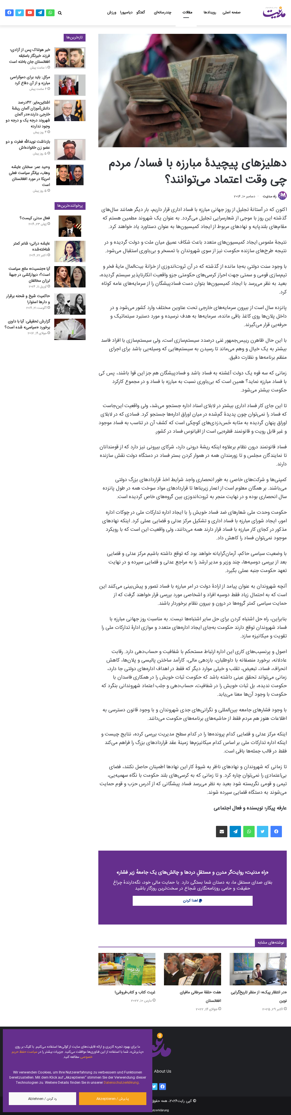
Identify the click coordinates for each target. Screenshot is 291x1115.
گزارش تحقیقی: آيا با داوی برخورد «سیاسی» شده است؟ (27, 324)
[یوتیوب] (30, 12)
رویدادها (210, 12)
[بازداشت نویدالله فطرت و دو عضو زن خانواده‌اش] (70, 149)
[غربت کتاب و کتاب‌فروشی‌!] (126, 969)
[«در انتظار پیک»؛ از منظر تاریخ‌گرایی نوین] (258, 969)
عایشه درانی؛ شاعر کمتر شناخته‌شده (31, 246)
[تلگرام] (40, 12)
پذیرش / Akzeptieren (112, 1099)
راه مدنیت (270, 196)
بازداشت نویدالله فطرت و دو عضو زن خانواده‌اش (28, 144)
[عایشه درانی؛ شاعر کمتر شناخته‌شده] (70, 251)
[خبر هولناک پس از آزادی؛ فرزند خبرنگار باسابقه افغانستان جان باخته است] (70, 58)
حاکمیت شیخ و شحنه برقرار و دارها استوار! (28, 299)
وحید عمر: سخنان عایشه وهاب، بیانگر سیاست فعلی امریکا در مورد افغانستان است (29, 176)
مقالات (187, 12)
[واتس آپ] (50, 12)
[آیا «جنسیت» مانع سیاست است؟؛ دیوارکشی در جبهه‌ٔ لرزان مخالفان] (70, 276)
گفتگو (140, 12)
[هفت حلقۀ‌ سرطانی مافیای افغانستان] (192, 969)
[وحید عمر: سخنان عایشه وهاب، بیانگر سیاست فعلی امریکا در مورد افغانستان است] (70, 175)
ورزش (111, 12)
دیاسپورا (126, 12)
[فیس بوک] (9, 12)
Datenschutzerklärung (121, 1082)
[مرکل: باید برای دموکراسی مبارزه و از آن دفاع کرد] (70, 85)
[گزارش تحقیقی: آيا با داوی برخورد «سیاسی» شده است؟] (70, 329)
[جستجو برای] (59, 12)
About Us (162, 1071)
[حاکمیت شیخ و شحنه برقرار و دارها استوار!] (70, 304)
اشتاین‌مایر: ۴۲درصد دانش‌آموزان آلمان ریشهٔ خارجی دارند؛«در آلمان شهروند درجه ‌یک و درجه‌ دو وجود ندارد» (28, 114)
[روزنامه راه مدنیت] (274, 13)
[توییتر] (19, 12)
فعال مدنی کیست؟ (35, 218)
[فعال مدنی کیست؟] (70, 226)
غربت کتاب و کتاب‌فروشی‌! (135, 992)
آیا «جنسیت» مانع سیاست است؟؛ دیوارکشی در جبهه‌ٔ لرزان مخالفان (29, 275)
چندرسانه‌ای (162, 12)
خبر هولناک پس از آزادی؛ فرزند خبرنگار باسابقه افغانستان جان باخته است (29, 56)
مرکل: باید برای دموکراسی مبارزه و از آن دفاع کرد (30, 80)
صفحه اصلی (232, 12)
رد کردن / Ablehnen (42, 1099)
